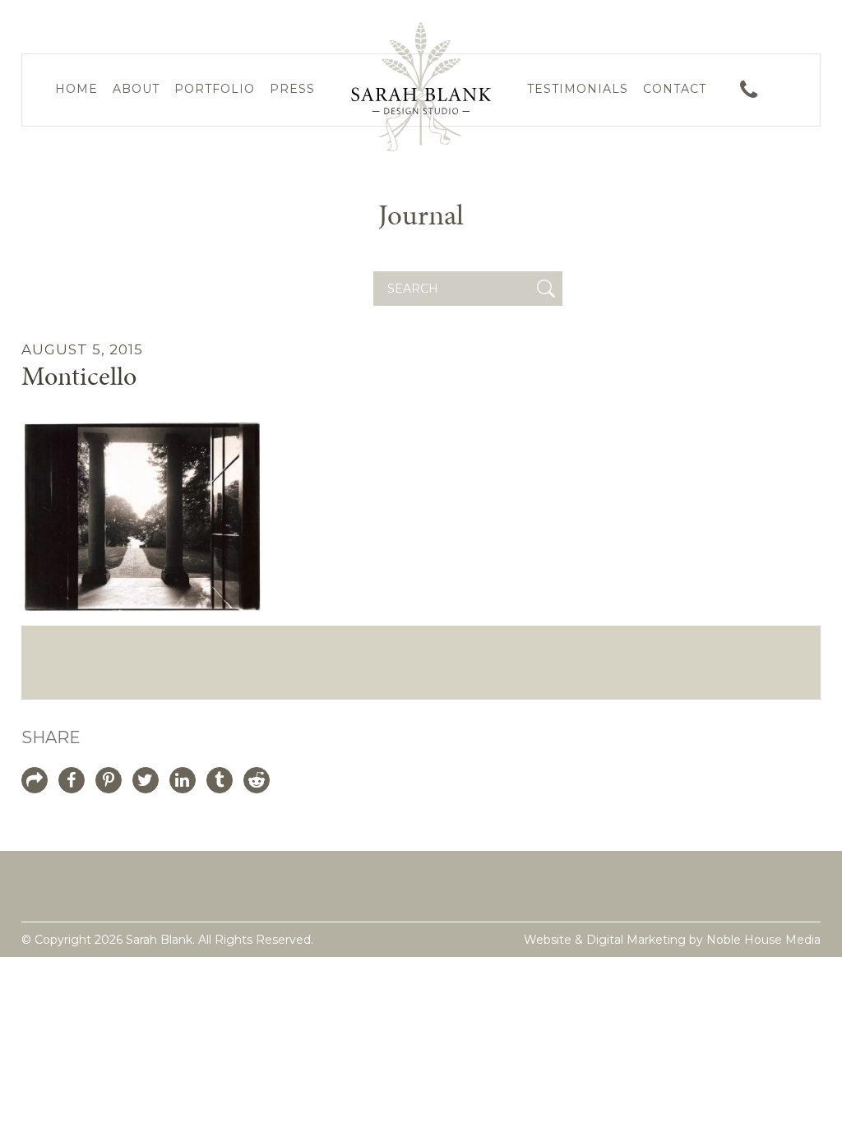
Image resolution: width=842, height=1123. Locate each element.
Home (76, 88)
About (136, 88)
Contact (674, 88)
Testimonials (577, 88)
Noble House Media (763, 939)
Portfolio (214, 88)
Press (292, 88)
